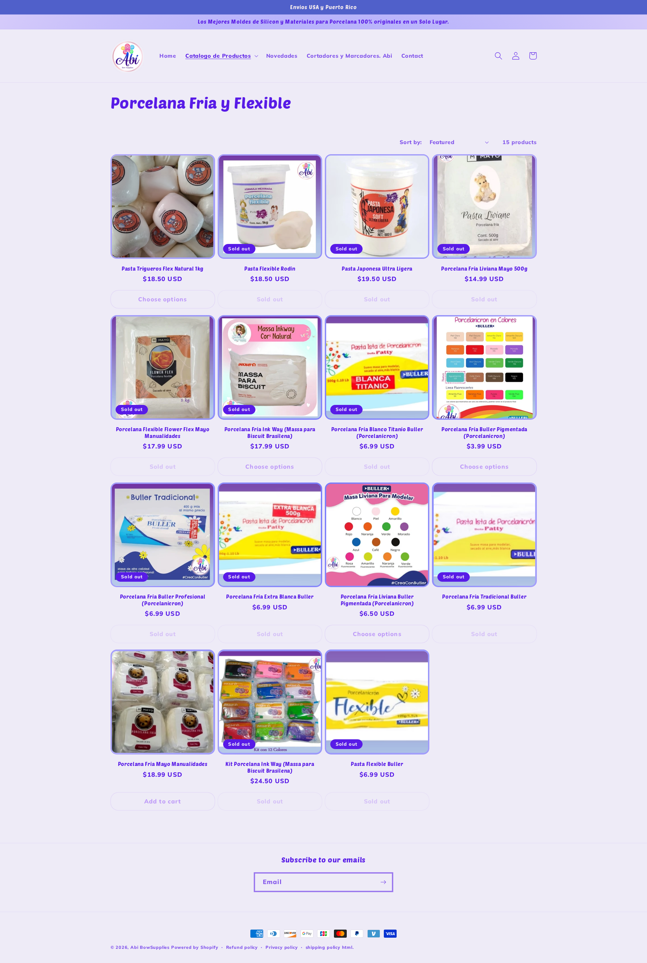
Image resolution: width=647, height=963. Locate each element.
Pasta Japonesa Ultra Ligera (377, 269)
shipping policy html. (330, 947)
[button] (221, 56)
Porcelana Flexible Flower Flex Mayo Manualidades (163, 432)
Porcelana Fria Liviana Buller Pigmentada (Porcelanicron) (377, 600)
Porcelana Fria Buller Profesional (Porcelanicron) (163, 600)
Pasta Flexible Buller (377, 764)
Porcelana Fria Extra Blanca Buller (269, 597)
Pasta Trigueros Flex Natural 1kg (163, 269)
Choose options (162, 299)
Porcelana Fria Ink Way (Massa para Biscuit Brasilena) (269, 432)
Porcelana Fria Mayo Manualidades (163, 764)
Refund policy (242, 947)
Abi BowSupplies (150, 947)
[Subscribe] (383, 882)
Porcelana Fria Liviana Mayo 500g (484, 269)
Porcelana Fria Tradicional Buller (484, 597)
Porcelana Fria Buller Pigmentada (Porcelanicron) (484, 432)
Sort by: (411, 142)
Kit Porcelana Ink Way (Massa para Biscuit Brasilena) (269, 767)
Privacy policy (282, 947)
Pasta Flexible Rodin (270, 269)
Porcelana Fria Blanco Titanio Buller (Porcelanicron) (377, 432)
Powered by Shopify (194, 947)
